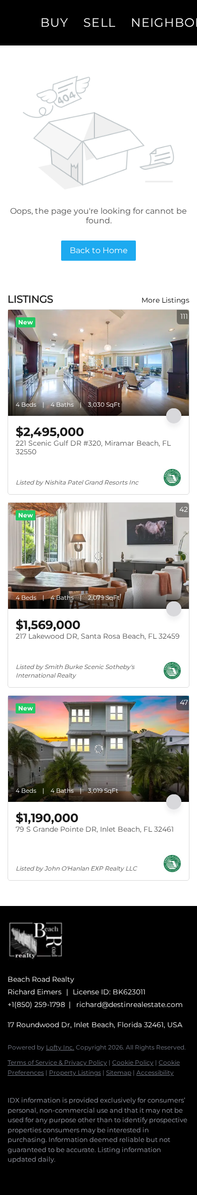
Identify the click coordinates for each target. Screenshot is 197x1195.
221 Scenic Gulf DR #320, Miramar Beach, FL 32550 (93, 448)
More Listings (165, 300)
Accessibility (155, 1072)
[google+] (114, 1175)
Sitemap (118, 1072)
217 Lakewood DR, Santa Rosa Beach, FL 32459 (98, 636)
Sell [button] (99, 22)
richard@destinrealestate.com (129, 1004)
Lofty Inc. (60, 1047)
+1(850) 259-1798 (36, 1004)
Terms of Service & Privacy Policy (57, 1062)
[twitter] (53, 1175)
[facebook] (13, 1175)
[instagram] (73, 1175)
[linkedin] (33, 1175)
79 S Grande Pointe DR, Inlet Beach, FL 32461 (95, 829)
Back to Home (99, 250)
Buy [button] (54, 22)
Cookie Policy (133, 1062)
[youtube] (93, 1175)
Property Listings (75, 1072)
